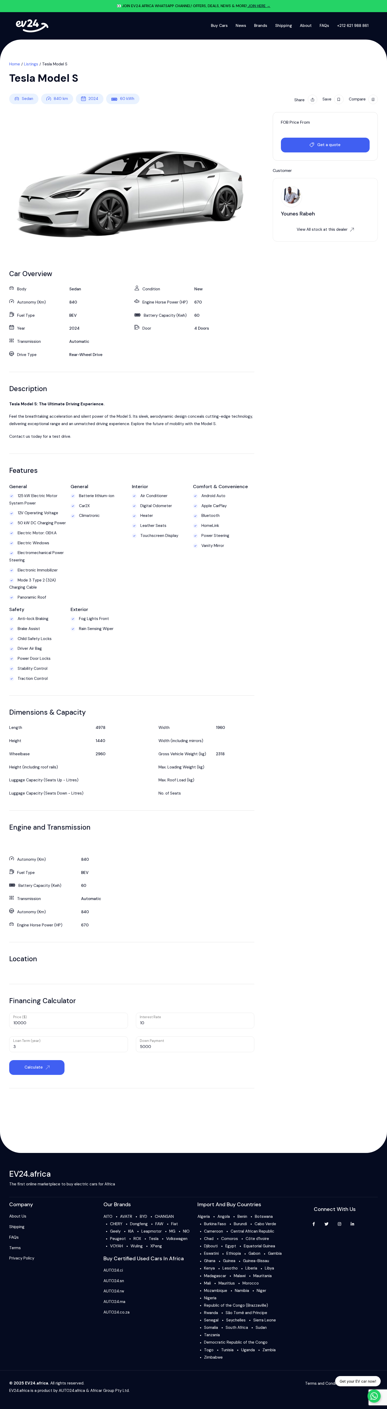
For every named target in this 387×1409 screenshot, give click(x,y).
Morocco (250, 1283)
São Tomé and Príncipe (246, 1312)
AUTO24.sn (113, 1280)
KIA (131, 1231)
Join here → (258, 5)
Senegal (211, 1320)
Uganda (248, 1350)
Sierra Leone (264, 1320)
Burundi (240, 1224)
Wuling (137, 1246)
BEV (73, 315)
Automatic (79, 341)
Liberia (251, 1268)
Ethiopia (233, 1253)
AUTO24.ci (113, 1270)
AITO (107, 1216)
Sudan (261, 1327)
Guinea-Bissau (256, 1260)
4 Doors (201, 328)
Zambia (269, 1350)
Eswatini (211, 1253)
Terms (15, 1248)
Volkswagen (176, 1238)
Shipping (283, 25)
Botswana (264, 1216)
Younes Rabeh (298, 213)
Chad (209, 1238)
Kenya (209, 1268)
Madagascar (215, 1275)
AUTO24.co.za (116, 1312)
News (241, 25)
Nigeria (210, 1298)
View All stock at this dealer (322, 229)
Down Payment (152, 1040)
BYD (143, 1216)
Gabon (254, 1253)
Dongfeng (139, 1224)
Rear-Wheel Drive (85, 354)
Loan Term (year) (27, 1040)
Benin (242, 1216)
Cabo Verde (265, 1224)
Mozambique (215, 1290)
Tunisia (227, 1350)
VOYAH (116, 1246)
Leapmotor (151, 1231)
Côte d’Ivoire (257, 1238)
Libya (269, 1268)
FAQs (324, 25)
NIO (186, 1231)
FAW (159, 1224)
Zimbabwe (213, 1357)
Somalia (211, 1327)
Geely (115, 1231)
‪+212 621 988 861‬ (353, 25)
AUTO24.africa (72, 1390)
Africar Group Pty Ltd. (110, 1390)
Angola (223, 1216)
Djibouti (211, 1246)
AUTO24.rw (113, 1291)
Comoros (229, 1238)
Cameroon (213, 1231)
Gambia (275, 1253)
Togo (209, 1350)
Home (14, 64)
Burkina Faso (215, 1224)
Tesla (153, 1238)
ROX (137, 1238)
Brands (260, 25)
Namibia (242, 1290)
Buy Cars (219, 25)
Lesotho (230, 1268)
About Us (17, 1216)
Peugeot (118, 1238)
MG (172, 1231)
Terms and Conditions (325, 1383)
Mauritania (262, 1275)
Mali (207, 1283)
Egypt (230, 1246)
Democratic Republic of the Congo (235, 1342)
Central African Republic (252, 1231)
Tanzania (212, 1335)
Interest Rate (150, 1017)
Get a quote (328, 144)
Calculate (34, 1067)
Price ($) (20, 1017)
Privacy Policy (21, 1258)
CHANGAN (164, 1216)
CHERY (116, 1224)
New (198, 289)
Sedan (27, 98)
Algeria (203, 1216)
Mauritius (227, 1283)
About (306, 25)
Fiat (174, 1224)
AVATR (126, 1216)
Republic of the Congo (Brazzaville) (236, 1305)
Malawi (240, 1275)
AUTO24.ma (114, 1301)
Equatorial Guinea (259, 1246)
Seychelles (236, 1320)
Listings (31, 64)
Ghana (209, 1260)
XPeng (156, 1246)
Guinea (229, 1260)
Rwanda (211, 1312)
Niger (261, 1290)
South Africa (237, 1327)
